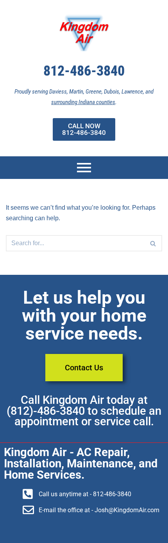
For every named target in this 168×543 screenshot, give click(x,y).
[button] (153, 243)
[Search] (153, 243)
